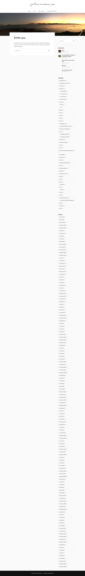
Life (60, 131)
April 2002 (62, 522)
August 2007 (62, 408)
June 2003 (62, 484)
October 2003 (62, 473)
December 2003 (63, 471)
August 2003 (62, 479)
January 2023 (62, 222)
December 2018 (63, 252)
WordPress (39, 573)
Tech (60, 187)
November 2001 (63, 536)
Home (29, 11)
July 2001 (61, 547)
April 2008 (62, 386)
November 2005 (63, 438)
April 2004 (62, 462)
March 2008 (62, 389)
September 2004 (63, 454)
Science (61, 176)
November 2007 (63, 400)
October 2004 (62, 451)
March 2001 (62, 558)
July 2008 (61, 378)
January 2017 (62, 263)
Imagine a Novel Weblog (64, 128)
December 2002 (63, 501)
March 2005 (62, 446)
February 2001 (62, 561)
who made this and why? (52, 11)
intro (34, 11)
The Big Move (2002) (64, 134)
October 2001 (62, 539)
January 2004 (62, 468)
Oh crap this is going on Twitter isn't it (67, 150)
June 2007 (62, 413)
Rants (61, 165)
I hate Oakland (63, 91)
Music (61, 104)
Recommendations (63, 168)
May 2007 (62, 416)
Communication (63, 99)
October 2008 (62, 369)
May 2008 (62, 383)
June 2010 (62, 326)
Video (61, 203)
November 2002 (63, 503)
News (61, 147)
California (61, 88)
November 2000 (63, 566)
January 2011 (62, 312)
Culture (61, 102)
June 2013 (62, 282)
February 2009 (62, 361)
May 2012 (62, 288)
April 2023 (62, 219)
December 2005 (63, 435)
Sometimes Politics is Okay (65, 126)
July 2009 (61, 348)
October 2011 (62, 298)
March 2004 (62, 465)
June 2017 (62, 257)
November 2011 (63, 296)
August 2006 (62, 424)
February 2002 (62, 528)
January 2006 (62, 432)
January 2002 (62, 531)
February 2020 (62, 244)
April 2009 (62, 356)
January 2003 (62, 498)
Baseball (62, 184)
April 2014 (62, 279)
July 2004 (61, 457)
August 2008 (62, 375)
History (61, 120)
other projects (41, 11)
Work (61, 208)
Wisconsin (62, 205)
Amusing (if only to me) (64, 83)
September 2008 (63, 372)
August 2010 (62, 320)
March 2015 (62, 268)
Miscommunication (63, 142)
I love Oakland (63, 93)
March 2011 (62, 309)
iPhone (61, 189)
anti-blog (61, 85)
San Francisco (63, 96)
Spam (61, 179)
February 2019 (62, 249)
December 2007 (63, 397)
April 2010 (62, 331)
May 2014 (62, 277)
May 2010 (62, 328)
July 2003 (61, 481)
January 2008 (62, 394)
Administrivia (62, 80)
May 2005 (62, 443)
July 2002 (61, 514)
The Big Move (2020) (64, 136)
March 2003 (62, 492)
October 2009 (62, 342)
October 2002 (62, 506)
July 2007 (61, 410)
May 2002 (62, 520)
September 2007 (63, 405)
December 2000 (63, 563)
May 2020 (62, 236)
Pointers (61, 160)
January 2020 (62, 247)
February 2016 (62, 266)
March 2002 (62, 525)
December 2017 (63, 255)
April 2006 (62, 430)
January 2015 (62, 274)
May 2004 (62, 460)
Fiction (61, 115)
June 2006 (62, 427)
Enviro (61, 112)
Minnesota (62, 139)
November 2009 (63, 339)
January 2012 (62, 290)
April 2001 (62, 555)
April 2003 (62, 490)
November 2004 (63, 449)
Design (61, 110)
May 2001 (62, 552)
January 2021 (62, 233)
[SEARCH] (48, 50)
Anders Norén (51, 573)
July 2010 (61, 323)
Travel (61, 195)
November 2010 (63, 318)
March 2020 (62, 241)
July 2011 (61, 304)
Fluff (60, 118)
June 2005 (62, 440)
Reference (61, 170)
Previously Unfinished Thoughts (66, 200)
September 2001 (63, 541)
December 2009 (63, 337)
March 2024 (62, 216)
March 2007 (62, 419)
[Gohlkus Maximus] (42, 4)
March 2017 (62, 260)
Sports (61, 181)
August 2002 (62, 511)
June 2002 (62, 517)
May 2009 (62, 353)
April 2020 (62, 238)
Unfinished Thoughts (64, 197)
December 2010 (63, 315)
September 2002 (63, 509)
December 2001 (63, 533)
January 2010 (62, 334)
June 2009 (62, 350)
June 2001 (62, 550)
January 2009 (62, 364)
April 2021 (62, 230)
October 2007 (62, 402)
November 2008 (63, 367)
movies (61, 145)
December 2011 (63, 293)
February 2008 (62, 391)
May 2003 (62, 487)
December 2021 (63, 227)
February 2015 (62, 271)
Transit (61, 192)
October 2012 (62, 285)
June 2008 (62, 380)
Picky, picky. (62, 157)
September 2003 (63, 476)
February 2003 (62, 495)
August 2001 (62, 544)
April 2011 (62, 307)
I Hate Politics (62, 123)
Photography (62, 154)
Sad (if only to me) (63, 173)
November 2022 (63, 225)
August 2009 (62, 345)
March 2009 (62, 359)
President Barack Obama (64, 162)
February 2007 (62, 421)
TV (61, 107)
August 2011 (62, 301)
